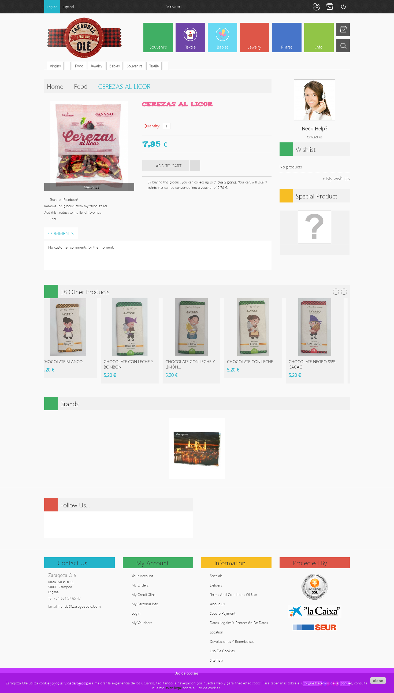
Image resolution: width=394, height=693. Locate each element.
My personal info (145, 603)
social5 (139, 525)
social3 (125, 525)
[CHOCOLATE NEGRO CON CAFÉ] (309, 327)
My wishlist (303, 6)
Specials (216, 575)
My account (316, 6)
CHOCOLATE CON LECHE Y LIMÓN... (61, 364)
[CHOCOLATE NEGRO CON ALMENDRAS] (247, 327)
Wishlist (305, 149)
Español (68, 6)
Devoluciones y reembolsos (232, 641)
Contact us (314, 137)
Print (53, 218)
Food (80, 86)
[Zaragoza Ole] (84, 38)
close (378, 681)
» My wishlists (336, 178)
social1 (98, 525)
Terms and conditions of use (233, 594)
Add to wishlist (194, 165)
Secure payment (222, 613)
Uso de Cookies (222, 650)
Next (344, 292)
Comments (61, 233)
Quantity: (152, 125)
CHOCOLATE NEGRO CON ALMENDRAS (245, 364)
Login (343, 6)
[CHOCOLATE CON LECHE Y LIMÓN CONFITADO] (62, 327)
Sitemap (216, 660)
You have (343, 29)
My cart (329, 6)
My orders (140, 585)
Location (216, 632)
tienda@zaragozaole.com (79, 606)
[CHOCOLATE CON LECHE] (124, 327)
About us (217, 603)
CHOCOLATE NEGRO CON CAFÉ (307, 364)
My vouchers (142, 622)
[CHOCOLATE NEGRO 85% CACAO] (186, 327)
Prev (336, 292)
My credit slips (143, 594)
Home (55, 86)
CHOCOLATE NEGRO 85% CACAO (183, 364)
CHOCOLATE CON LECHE (121, 361)
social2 (112, 525)
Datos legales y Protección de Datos (239, 622)
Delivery (216, 585)
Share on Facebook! (64, 199)
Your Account (142, 575)
